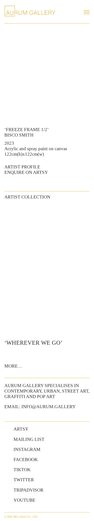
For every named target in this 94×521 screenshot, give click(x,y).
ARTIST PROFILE (22, 166)
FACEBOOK (26, 459)
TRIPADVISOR (29, 490)
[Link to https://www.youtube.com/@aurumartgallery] (6, 500)
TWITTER (24, 479)
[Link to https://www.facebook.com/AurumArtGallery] (6, 459)
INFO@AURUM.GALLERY (48, 406)
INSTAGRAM (27, 449)
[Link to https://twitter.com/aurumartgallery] (6, 480)
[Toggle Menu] (87, 12)
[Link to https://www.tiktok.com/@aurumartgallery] (6, 469)
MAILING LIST (29, 439)
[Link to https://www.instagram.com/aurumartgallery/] (6, 449)
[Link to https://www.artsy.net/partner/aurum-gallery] (6, 429)
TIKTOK (22, 469)
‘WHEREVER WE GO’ (33, 342)
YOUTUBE (24, 500)
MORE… (13, 366)
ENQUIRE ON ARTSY (26, 172)
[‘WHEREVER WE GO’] (47, 269)
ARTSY (21, 429)
